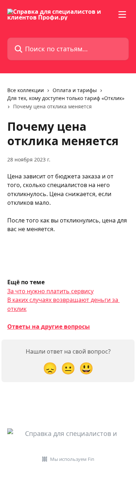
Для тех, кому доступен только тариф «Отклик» (65, 98)
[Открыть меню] (122, 14)
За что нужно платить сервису (50, 291)
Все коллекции (25, 90)
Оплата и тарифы (75, 90)
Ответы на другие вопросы (48, 326)
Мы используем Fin (72, 459)
